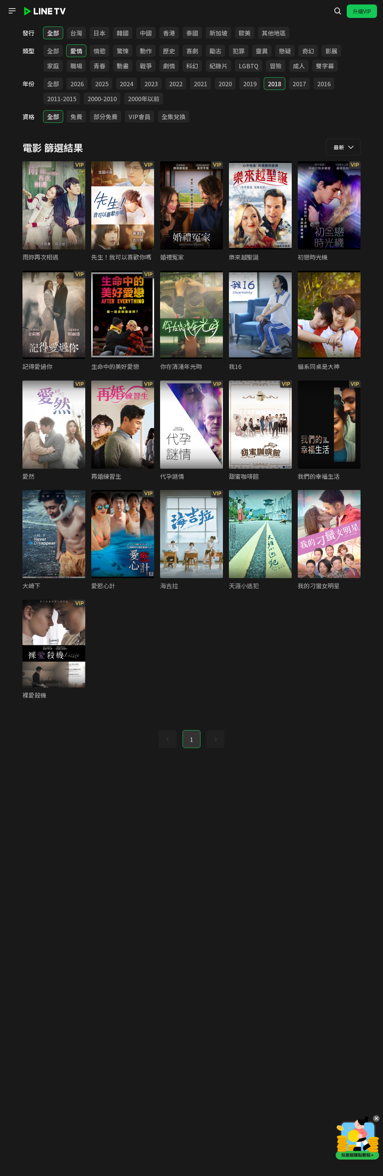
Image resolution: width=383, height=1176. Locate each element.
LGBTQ (248, 65)
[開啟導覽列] (12, 11)
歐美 (245, 32)
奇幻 (308, 50)
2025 (101, 83)
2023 (151, 83)
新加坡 (218, 32)
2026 (77, 83)
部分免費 (105, 116)
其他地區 (274, 32)
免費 (76, 116)
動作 (146, 50)
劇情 (169, 65)
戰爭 (146, 65)
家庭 (53, 65)
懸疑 (285, 50)
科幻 (192, 65)
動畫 (123, 65)
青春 (99, 65)
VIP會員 (139, 116)
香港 (169, 32)
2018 (274, 83)
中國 (146, 32)
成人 (299, 65)
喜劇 (192, 50)
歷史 (169, 50)
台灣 (76, 32)
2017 (299, 83)
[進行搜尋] (337, 11)
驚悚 (123, 50)
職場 (76, 65)
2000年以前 (143, 98)
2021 (200, 83)
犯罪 (239, 50)
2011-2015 (61, 98)
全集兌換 (174, 116)
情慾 (99, 50)
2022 (176, 83)
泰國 (192, 32)
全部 (53, 32)
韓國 (123, 32)
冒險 (276, 65)
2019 (250, 83)
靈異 (262, 50)
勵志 (215, 50)
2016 (324, 83)
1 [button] (191, 739)
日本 (99, 32)
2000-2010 (102, 98)
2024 (126, 83)
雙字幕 (325, 65)
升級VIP (362, 11)
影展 (331, 50)
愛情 (76, 50)
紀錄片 (218, 65)
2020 (225, 83)
